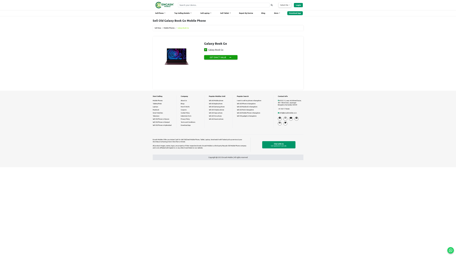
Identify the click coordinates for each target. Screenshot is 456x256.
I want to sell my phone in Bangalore (249, 100)
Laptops (155, 106)
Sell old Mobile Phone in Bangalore (248, 113)
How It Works (185, 106)
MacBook (156, 110)
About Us (184, 100)
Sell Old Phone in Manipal (161, 122)
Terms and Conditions (188, 122)
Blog (263, 13)
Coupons (184, 110)
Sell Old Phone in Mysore (161, 119)
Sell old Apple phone (215, 103)
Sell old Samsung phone (217, 106)
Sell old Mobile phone (216, 100)
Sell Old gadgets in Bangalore (246, 116)
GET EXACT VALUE (218, 57)
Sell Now (158, 28)
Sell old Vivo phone (215, 116)
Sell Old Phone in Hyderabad (162, 125)
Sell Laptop (205, 13)
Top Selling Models (182, 13)
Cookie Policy (185, 113)
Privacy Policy (185, 119)
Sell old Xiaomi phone (216, 119)
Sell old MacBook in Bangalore (247, 106)
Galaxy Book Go (215, 50)
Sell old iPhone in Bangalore (246, 103)
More (276, 13)
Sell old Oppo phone (215, 113)
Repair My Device (246, 13)
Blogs (182, 103)
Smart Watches (158, 113)
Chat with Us (279, 145)
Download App (295, 13)
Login (298, 5)
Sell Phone (159, 13)
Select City (284, 5)
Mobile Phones (169, 28)
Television (156, 116)
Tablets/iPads (157, 103)
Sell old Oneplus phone (216, 110)
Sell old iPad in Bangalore (245, 110)
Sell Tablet (224, 13)
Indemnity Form (186, 116)
